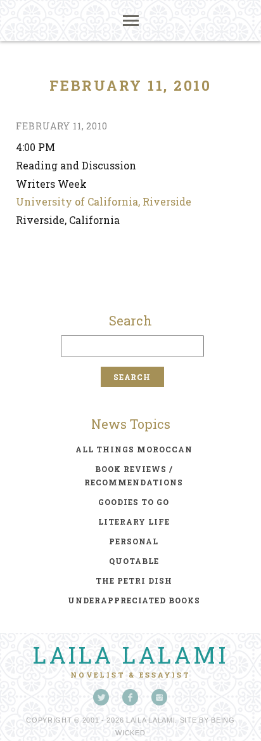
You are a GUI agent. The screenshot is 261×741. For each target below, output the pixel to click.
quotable (134, 561)
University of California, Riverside (103, 201)
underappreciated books (134, 600)
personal (133, 541)
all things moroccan (134, 449)
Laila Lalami (130, 654)
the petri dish (134, 580)
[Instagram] (159, 697)
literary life (134, 521)
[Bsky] (101, 697)
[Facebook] (130, 697)
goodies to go (133, 502)
